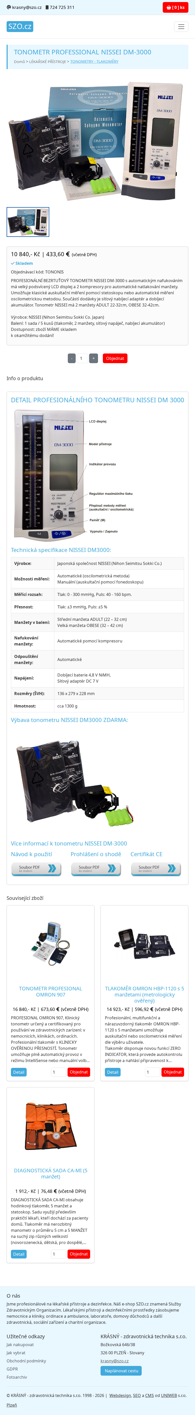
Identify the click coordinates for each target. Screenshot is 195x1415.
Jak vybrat (16, 1353)
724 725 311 (62, 7)
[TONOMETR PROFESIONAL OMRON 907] (50, 943)
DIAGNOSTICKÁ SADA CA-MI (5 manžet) (50, 1173)
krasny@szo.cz (26, 7)
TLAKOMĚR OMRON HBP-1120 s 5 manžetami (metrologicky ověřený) (144, 994)
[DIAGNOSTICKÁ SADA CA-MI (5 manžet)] (50, 1125)
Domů (19, 61)
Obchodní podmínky (26, 1361)
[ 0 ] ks (178, 7)
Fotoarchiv (17, 1377)
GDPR (12, 1369)
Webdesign (120, 1395)
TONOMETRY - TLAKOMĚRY (94, 61)
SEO (137, 1395)
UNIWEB (169, 1395)
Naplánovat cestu (121, 1371)
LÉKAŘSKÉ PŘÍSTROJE (47, 61)
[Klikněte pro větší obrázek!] (74, 474)
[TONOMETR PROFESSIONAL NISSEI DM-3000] (95, 141)
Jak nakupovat (20, 1344)
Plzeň (12, 1405)
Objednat (115, 358)
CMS (149, 1395)
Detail (18, 1072)
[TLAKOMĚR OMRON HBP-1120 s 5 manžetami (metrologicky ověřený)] (144, 943)
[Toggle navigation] (181, 27)
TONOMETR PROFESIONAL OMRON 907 (50, 991)
